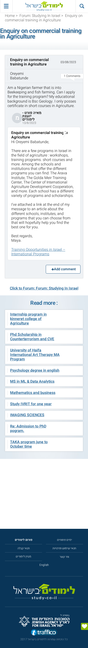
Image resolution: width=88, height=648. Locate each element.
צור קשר (64, 557)
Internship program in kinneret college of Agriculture (28, 319)
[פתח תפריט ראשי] (6, 6)
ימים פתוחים (64, 540)
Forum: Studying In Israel (39, 16)
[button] (44, 69)
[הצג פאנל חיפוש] (82, 6)
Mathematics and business (32, 393)
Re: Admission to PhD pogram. (28, 428)
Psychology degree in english (34, 370)
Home (10, 16)
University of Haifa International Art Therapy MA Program (35, 354)
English (44, 565)
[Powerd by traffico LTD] (44, 633)
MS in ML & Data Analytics (32, 381)
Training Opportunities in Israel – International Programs (38, 252)
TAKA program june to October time (29, 444)
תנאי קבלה (23, 548)
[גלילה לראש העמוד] (84, 635)
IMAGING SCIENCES (27, 415)
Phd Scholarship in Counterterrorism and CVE (32, 337)
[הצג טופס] (84, 626)
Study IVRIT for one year (31, 404)
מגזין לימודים (23, 556)
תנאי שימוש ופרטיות (64, 548)
